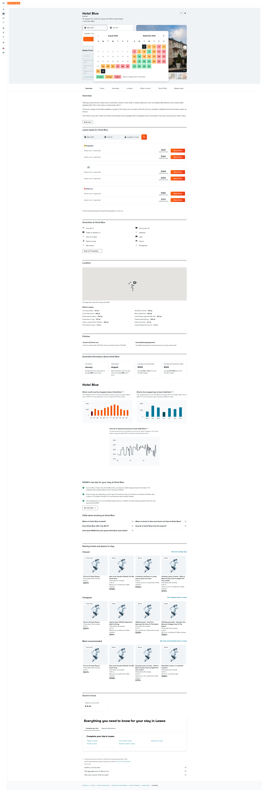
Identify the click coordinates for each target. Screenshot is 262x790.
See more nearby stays (179, 552)
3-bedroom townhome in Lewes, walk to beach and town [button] (146, 577)
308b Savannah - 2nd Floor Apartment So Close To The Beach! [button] (147, 623)
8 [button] (127, 52)
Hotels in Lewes (92, 744)
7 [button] (122, 52)
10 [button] (103, 56)
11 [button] (108, 56)
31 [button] (103, 71)
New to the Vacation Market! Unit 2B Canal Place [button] (121, 577)
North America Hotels (103, 785)
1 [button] (127, 47)
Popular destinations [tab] (108, 728)
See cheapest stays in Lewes (177, 597)
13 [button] (118, 56)
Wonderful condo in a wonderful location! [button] (172, 667)
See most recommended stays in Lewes (173, 641)
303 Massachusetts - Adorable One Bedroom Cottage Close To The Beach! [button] (173, 624)
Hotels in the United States (119, 785)
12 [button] (113, 56)
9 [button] (98, 56)
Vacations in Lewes (157, 741)
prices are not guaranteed (123, 761)
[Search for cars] (3, 18)
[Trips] (3, 43)
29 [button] (128, 66)
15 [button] (127, 56)
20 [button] (118, 61)
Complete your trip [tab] (92, 728)
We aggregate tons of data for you (96, 771)
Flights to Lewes (92, 741)
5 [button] (112, 52)
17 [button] (103, 61)
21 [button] (123, 61)
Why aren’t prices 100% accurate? (96, 775)
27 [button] (118, 66)
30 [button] (98, 71)
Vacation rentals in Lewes (127, 744)
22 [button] (128, 61)
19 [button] (113, 61)
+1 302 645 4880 (88, 21)
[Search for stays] (3, 14)
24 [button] (103, 66)
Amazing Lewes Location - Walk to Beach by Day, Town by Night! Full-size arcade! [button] (173, 578)
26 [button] (113, 66)
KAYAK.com (85, 785)
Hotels (93, 785)
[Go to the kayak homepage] (13, 3)
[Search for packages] (3, 22)
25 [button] (108, 66)
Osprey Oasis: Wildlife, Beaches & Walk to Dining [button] (120, 623)
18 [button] (108, 61)
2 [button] (98, 52)
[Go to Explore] (3, 32)
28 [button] (123, 66)
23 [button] (98, 66)
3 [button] (103, 52)
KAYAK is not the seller (92, 767)
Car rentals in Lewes (125, 741)
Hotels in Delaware (134, 785)
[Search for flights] (3, 9)
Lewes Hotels (146, 785)
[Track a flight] (3, 37)
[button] (3, 3)
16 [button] (98, 61)
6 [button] (117, 52)
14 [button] (123, 56)
